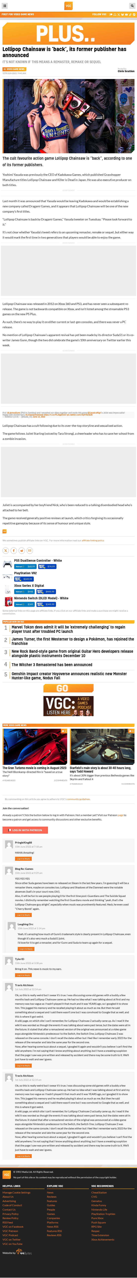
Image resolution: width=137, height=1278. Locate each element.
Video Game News (15, 69)
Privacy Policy (11, 1213)
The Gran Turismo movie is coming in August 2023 (34, 768)
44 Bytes (24, 1251)
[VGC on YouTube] (126, 14)
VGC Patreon (10, 1230)
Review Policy (10, 1218)
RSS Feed (8, 1222)
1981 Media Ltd (24, 1172)
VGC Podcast (10, 1235)
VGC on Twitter (12, 1239)
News (50, 1192)
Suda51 (118, 335)
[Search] (132, 6)
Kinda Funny (98, 1205)
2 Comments (60, 780)
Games (51, 1213)
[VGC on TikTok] (130, 14)
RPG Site (96, 1226)
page (120, 815)
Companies (53, 1218)
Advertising (9, 1201)
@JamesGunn (13, 413)
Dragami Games (39, 206)
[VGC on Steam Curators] (134, 14)
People (51, 1209)
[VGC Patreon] (111, 14)
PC (124, 322)
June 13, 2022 (39, 417)
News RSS (52, 1226)
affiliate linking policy (93, 540)
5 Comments (127, 784)
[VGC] (68, 6)
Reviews (51, 1196)
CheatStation (99, 1192)
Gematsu (96, 1201)
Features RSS (54, 1230)
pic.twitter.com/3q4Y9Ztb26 (80, 415)
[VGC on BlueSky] (122, 14)
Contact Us (9, 1209)
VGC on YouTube (12, 1243)
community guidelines (78, 799)
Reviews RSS (54, 1235)
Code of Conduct (12, 1205)
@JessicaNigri (94, 413)
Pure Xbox (97, 1218)
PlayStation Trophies (103, 1213)
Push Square (98, 1222)
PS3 (79, 304)
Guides (51, 1205)
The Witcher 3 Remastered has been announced (52, 665)
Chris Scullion (126, 71)
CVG (94, 1196)
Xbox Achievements (102, 1239)
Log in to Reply (23, 858)
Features (52, 1201)
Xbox (70, 309)
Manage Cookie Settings (16, 1192)
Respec (95, 1230)
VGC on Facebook (13, 1226)
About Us (8, 1196)
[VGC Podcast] (115, 14)
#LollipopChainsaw (34, 415)
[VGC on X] (118, 14)
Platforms (52, 1222)
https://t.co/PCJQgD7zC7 (55, 415)
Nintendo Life (99, 1209)
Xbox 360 (64, 304)
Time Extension (100, 1235)
